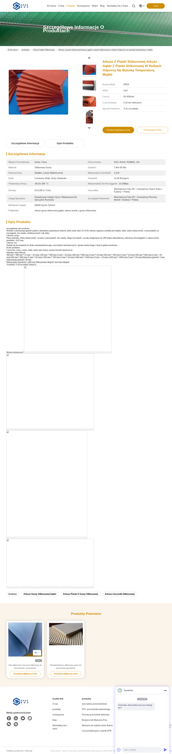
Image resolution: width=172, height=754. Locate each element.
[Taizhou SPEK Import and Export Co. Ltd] (21, 6)
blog (102, 6)
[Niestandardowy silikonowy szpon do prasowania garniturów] (66, 642)
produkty (71, 6)
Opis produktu (65, 143)
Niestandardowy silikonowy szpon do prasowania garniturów (65, 666)
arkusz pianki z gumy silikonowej (80, 594)
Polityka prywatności (15, 751)
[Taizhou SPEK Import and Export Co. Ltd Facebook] (8, 718)
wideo (95, 6)
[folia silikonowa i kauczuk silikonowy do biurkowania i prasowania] (25, 642)
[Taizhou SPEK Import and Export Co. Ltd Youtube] (22, 718)
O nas (61, 6)
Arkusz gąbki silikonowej (43, 50)
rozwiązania (83, 6)
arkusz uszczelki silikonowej (120, 594)
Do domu (51, 6)
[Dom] (21, 705)
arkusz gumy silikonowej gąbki (40, 594)
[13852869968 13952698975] (15, 724)
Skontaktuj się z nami (117, 6)
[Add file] (119, 750)
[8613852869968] (29, 718)
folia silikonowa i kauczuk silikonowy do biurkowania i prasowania (25, 666)
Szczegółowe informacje (25, 143)
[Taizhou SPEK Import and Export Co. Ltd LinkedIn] (15, 718)
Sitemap (28, 751)
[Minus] (165, 690)
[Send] (165, 750)
